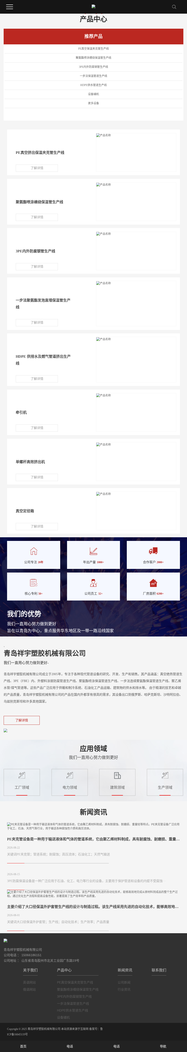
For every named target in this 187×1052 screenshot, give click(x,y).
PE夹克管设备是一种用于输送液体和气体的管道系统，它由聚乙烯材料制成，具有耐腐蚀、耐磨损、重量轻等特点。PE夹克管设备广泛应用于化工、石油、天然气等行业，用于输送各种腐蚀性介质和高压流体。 (93, 839)
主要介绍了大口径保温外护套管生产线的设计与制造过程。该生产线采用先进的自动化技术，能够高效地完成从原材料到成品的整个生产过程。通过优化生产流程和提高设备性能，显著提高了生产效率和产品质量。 (93, 907)
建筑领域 (117, 787)
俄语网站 (29, 989)
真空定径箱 (25, 511)
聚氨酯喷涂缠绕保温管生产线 (93, 57)
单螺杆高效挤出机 (30, 462)
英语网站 (29, 982)
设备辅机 (93, 94)
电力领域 (69, 787)
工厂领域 (22, 787)
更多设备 (93, 103)
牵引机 (21, 412)
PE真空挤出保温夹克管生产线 (40, 153)
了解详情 (37, 168)
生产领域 (165, 787)
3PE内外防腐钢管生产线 (93, 66)
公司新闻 (124, 982)
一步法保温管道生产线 (93, 76)
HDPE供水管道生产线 (93, 85)
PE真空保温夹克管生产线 (93, 48)
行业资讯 (124, 989)
